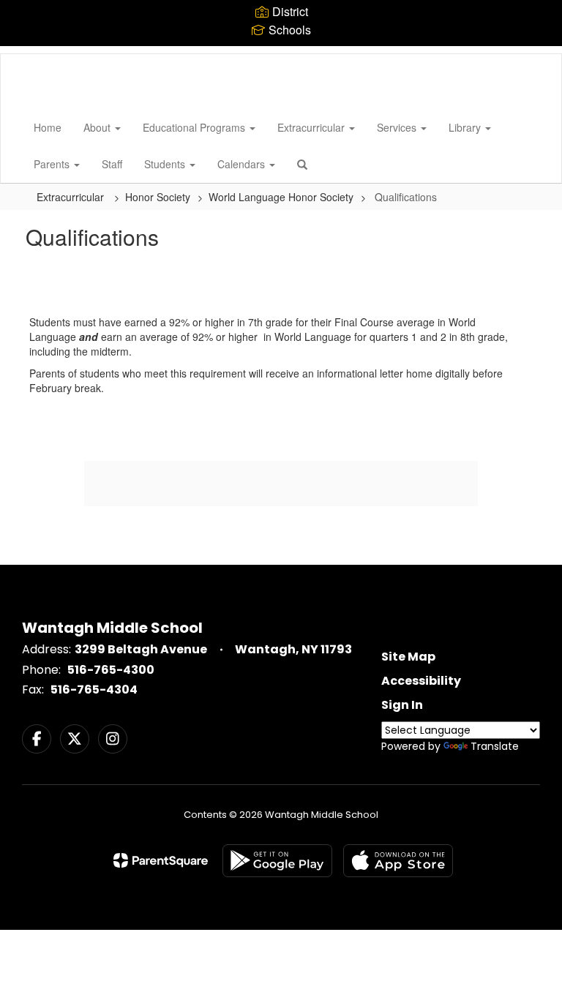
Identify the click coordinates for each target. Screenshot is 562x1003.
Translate (495, 746)
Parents (53, 164)
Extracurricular (312, 127)
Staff (112, 164)
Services (398, 127)
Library (466, 127)
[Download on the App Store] (398, 860)
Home (47, 127)
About (98, 127)
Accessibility (421, 680)
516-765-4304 (94, 689)
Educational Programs (195, 127)
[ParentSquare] (160, 860)
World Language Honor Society (281, 196)
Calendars (242, 164)
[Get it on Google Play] (277, 860)
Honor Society (157, 196)
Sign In (402, 704)
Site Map (408, 656)
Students (166, 164)
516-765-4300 (110, 669)
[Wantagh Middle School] (23, 54)
